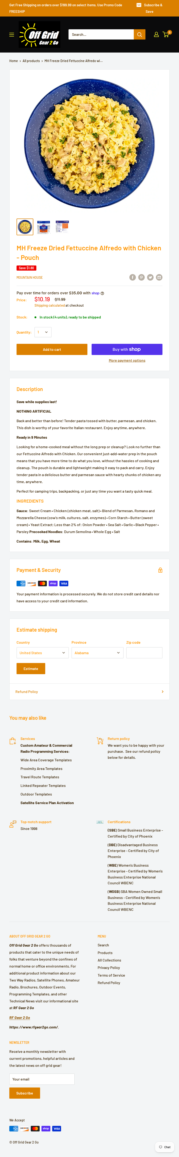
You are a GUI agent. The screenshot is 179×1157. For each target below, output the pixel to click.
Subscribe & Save (153, 8)
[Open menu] (11, 34)
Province (79, 642)
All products (31, 61)
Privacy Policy (109, 967)
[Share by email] (159, 277)
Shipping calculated (49, 305)
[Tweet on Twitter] (150, 277)
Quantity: (24, 332)
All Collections (109, 960)
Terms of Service (111, 975)
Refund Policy (26, 691)
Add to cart (52, 349)
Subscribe (24, 1093)
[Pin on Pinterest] (141, 277)
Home (13, 61)
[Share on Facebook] (132, 277)
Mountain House (30, 277)
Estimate (31, 668)
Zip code (133, 642)
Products (105, 952)
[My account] (156, 34)
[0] (166, 34)
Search (103, 945)
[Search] (139, 34)
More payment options (127, 360)
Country (23, 642)
